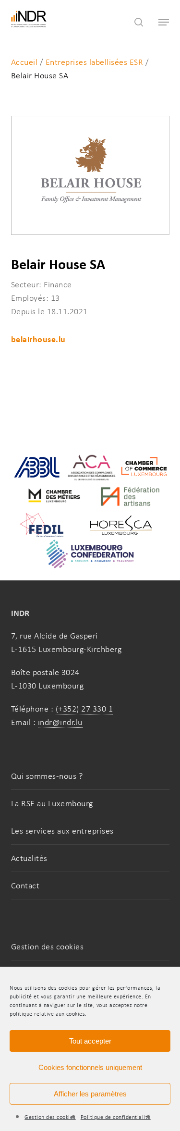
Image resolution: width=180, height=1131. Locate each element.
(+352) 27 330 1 (84, 708)
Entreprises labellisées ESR (95, 62)
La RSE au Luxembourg (52, 803)
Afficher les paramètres (90, 1094)
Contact (25, 885)
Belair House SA (40, 75)
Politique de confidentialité (116, 1117)
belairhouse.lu (38, 339)
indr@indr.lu (60, 722)
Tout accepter (90, 1041)
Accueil (24, 62)
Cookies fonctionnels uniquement (90, 1067)
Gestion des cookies (50, 1117)
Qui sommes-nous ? (47, 776)
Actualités (29, 858)
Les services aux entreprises (62, 830)
